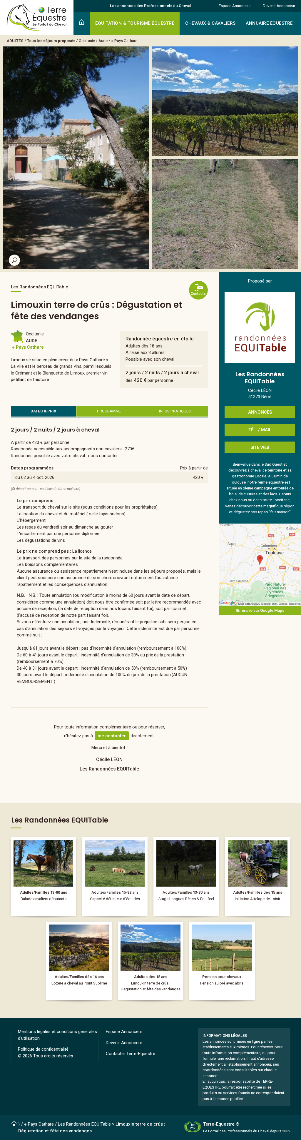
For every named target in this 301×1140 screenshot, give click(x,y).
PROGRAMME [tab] (109, 411)
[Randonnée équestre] (79, 961)
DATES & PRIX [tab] (43, 411)
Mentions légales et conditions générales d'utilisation (57, 1035)
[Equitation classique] (186, 876)
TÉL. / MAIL (259, 429)
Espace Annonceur (235, 5)
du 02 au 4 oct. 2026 (34, 477)
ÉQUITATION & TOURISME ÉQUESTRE (134, 23)
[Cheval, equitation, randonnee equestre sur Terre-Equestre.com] (37, 17)
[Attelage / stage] (257, 876)
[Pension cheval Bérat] (222, 961)
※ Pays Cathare (124, 40)
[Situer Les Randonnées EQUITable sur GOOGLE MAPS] (260, 565)
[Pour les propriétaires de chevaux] (115, 876)
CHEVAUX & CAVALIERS (210, 23)
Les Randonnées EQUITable (84, 1124)
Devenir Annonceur (279, 5)
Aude (103, 40)
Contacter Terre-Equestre (130, 1053)
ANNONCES (260, 412)
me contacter (112, 735)
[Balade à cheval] (43, 876)
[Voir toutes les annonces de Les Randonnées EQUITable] (260, 327)
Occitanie (87, 40)
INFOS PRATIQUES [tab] (175, 411)
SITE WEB (260, 447)
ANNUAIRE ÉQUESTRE (269, 23)
